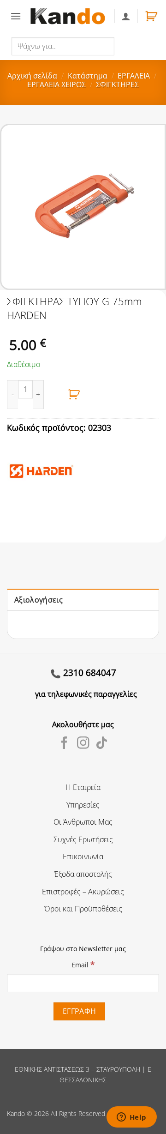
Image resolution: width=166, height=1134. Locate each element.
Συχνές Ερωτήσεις (83, 839)
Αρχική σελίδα (32, 76)
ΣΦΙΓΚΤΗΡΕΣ (117, 84)
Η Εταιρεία (83, 787)
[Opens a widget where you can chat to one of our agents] (131, 1117)
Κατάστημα (87, 76)
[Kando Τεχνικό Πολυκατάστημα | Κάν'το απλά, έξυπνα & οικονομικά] (67, 16)
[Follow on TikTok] (101, 744)
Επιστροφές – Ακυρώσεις (83, 892)
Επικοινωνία (83, 856)
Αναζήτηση (134, 46)
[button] (15, 16)
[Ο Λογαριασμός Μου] (125, 16)
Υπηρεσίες (83, 805)
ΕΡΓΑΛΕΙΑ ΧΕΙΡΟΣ (56, 84)
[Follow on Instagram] (83, 744)
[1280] (74, 394)
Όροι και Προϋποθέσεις (83, 909)
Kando (16, 1113)
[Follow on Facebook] (64, 744)
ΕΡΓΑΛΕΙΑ (134, 76)
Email (83, 964)
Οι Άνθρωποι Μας (83, 822)
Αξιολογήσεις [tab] (38, 600)
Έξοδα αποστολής (83, 874)
